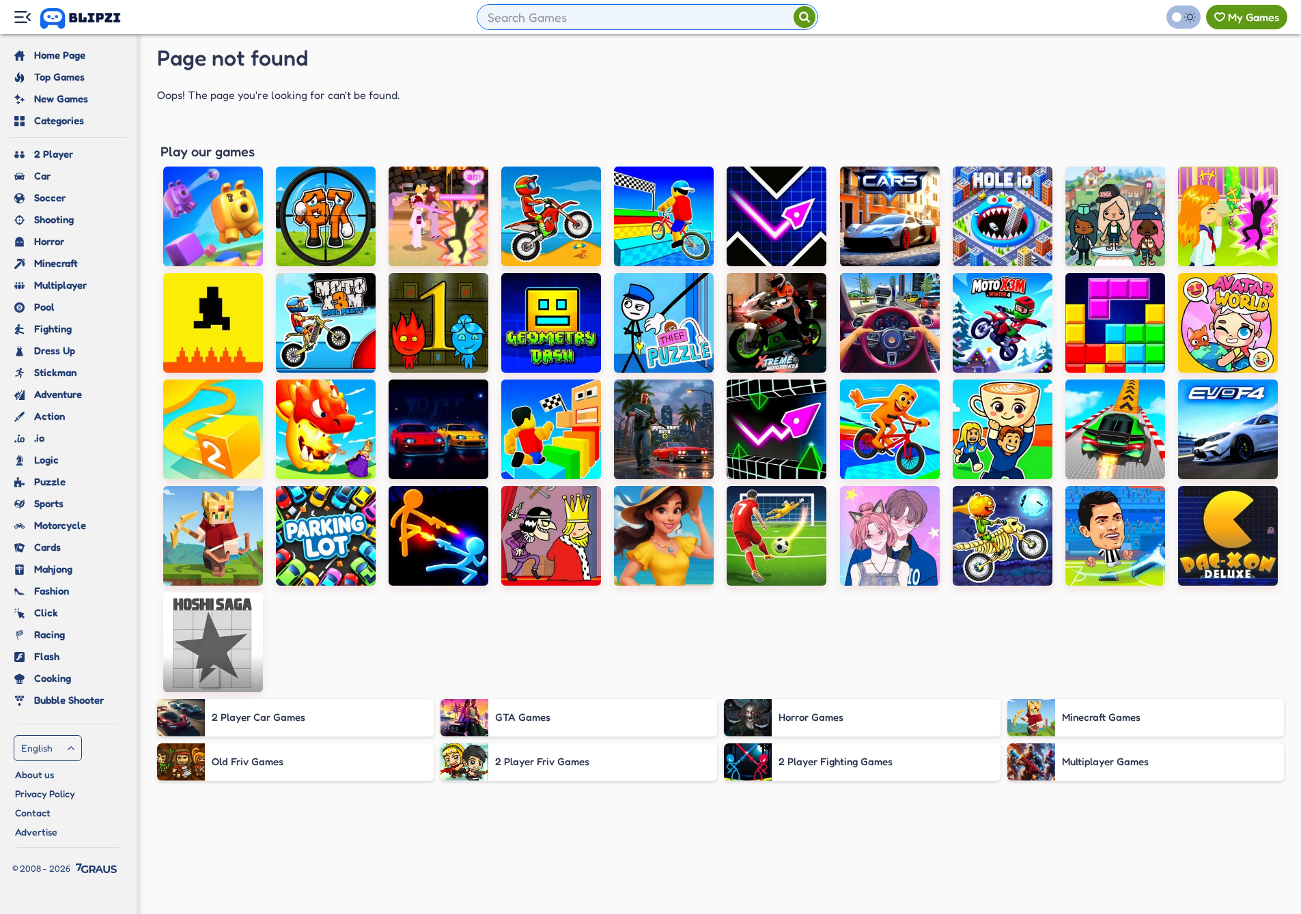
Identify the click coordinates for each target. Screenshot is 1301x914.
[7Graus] (96, 868)
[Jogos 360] (89, 18)
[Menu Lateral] (22, 17)
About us (34, 774)
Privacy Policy (45, 793)
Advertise (36, 832)
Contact (33, 812)
